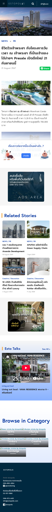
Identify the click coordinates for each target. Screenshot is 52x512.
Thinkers (12, 441)
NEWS (4, 41)
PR (14, 41)
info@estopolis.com (10, 501)
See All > (46, 349)
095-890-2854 (8, 483)
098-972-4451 (8, 498)
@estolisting (10, 486)
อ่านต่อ (26, 155)
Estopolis (9, 504)
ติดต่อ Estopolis (9, 478)
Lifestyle (33, 431)
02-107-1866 (7, 493)
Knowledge (13, 451)
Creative (36, 441)
